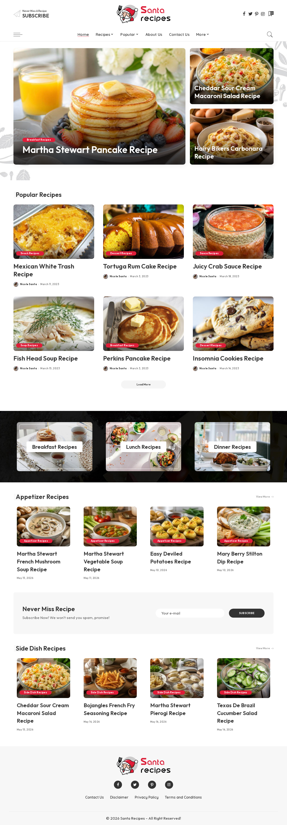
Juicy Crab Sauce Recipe (227, 266)
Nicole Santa (37, 161)
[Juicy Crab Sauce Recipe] (233, 231)
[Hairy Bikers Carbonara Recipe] (232, 137)
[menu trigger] (20, 34)
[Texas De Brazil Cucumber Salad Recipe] (243, 678)
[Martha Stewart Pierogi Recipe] (177, 678)
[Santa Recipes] (143, 13)
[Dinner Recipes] (232, 446)
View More (263, 496)
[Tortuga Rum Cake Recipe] (143, 231)
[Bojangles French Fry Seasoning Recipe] (110, 678)
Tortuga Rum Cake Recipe (140, 266)
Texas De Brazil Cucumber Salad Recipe (237, 713)
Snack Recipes (30, 253)
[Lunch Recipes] (143, 446)
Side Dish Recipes (41, 648)
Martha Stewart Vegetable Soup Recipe (104, 561)
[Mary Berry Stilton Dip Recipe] (243, 526)
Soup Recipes (29, 345)
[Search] (270, 34)
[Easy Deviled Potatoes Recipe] (177, 526)
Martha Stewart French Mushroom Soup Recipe (38, 561)
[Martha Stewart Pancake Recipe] (99, 106)
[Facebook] (244, 13)
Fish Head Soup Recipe (45, 358)
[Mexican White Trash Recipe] (53, 231)
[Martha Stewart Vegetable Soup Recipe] (110, 526)
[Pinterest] (257, 13)
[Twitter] (250, 13)
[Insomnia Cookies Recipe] (233, 323)
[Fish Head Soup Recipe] (53, 323)
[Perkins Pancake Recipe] (143, 323)
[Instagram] (263, 13)
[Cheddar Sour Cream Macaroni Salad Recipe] (232, 76)
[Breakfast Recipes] (54, 446)
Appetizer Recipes (42, 497)
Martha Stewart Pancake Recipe (90, 149)
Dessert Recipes (121, 253)
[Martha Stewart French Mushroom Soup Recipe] (43, 526)
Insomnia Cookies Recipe (228, 358)
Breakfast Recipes (39, 139)
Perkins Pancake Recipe (137, 358)
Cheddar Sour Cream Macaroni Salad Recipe (227, 92)
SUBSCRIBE (246, 613)
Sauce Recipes (209, 253)
